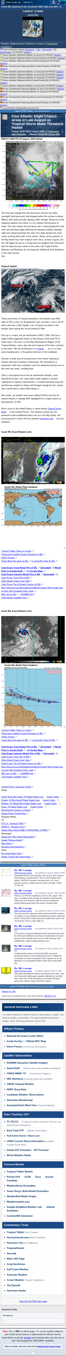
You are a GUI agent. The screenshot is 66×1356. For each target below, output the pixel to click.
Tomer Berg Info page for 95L (14, 561)
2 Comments (52, 131)
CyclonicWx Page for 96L (43, 740)
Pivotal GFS (13, 1176)
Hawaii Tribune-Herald (11, 840)
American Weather (17, 1274)
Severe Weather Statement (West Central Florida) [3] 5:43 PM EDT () (30, 81)
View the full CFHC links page (33, 1301)
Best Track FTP (15, 1130)
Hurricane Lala (46, 418)
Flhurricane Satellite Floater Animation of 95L (22, 554)
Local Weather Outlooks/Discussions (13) (20, 108)
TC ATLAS (12, 1121)
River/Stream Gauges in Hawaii (15, 810)
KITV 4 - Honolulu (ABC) (12, 823)
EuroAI (49, 1176)
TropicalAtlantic (15, 1248)
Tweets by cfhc (9, 991)
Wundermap (5, 52)
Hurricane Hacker (16, 1290)
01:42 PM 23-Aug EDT (49, 134)
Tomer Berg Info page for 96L (14, 740)
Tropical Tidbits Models (20, 1171)
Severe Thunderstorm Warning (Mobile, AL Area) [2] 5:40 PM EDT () (29, 93)
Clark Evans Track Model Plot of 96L (19, 747)
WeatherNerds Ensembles (21, 1185)
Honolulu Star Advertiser (12, 847)
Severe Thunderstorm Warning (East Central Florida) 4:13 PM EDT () (30, 104)
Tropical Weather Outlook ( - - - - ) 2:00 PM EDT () (28, 51)
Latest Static (53, 797)
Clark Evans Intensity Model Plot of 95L (20, 574)
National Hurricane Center (49, 1346)
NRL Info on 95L (8, 594)
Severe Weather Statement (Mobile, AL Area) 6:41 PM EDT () (31, 55)
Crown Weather (15, 1280)
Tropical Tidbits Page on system (16, 551)
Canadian (12, 1180)
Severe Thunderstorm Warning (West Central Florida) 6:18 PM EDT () (30, 67)
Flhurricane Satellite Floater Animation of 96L (22, 733)
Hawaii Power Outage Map (13, 813)
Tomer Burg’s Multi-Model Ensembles (28, 1191)
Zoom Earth (13, 1068)
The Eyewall (13, 1285)
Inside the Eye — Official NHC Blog (26, 1041)
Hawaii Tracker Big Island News (16, 857)
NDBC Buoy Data (16, 1089)
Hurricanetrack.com (18, 1237)
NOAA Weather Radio (19, 1155)
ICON (28, 1176)
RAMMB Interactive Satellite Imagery (27, 1062)
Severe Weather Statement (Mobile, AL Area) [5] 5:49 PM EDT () (33, 86)
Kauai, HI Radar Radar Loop (14, 807)
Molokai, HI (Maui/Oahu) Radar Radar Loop (21, 803)
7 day (38, 50)
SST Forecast (41, 1150)
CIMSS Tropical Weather (20, 1084)
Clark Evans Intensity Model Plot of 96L (20, 753)
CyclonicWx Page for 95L (43, 561)
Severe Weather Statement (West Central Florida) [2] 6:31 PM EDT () (30, 62)
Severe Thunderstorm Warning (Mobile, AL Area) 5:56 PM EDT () (33, 89)
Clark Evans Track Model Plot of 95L (19, 568)
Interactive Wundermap (20, 1100)
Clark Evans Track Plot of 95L (15, 578)
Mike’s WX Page (16, 1258)
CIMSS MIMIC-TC (16, 1073)
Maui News (6, 843)
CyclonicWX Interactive (20, 1215)
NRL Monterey (15, 1078)
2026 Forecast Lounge (23, 873)
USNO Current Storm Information (25, 1141)
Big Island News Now (11, 853)
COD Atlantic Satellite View (14, 598)
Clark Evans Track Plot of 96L (15, 757)
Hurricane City (15, 1242)
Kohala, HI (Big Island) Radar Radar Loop (20, 800)
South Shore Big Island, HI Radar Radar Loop (22, 797)
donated (27, 1338)
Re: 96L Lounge (23, 870)
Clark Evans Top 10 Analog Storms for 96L (21, 763)
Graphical (30, 50)
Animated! (46, 568)
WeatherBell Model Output (21, 1196)
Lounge (40, 348)
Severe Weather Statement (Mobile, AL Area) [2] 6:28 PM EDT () (33, 72)
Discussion (47, 50)
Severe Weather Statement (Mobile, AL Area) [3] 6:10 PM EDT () (33, 75)
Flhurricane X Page (45, 986)
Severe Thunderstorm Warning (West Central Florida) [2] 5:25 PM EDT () (31, 98)
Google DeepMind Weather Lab (24, 1207)
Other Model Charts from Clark (15, 581)
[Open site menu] (3, 2)
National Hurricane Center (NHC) (25, 1036)
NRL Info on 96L (8, 773)
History (28, 52)
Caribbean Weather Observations (25, 1094)
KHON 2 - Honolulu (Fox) (12, 827)
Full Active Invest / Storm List (23, 1135)
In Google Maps (35, 571)
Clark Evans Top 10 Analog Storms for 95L (21, 584)
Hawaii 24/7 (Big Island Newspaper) (17, 837)
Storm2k (11, 1253)
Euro (38, 1176)
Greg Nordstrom (16, 1264)
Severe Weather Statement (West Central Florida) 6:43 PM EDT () (33, 58)
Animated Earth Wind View (22, 1105)
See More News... (43, 111)
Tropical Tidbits (15, 1232)
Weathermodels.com (18, 1201)
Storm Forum (14, 1046)
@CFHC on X (50, 996)
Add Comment (19, 134)
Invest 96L (33, 14)
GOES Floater (7, 558)
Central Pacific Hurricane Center (16, 787)
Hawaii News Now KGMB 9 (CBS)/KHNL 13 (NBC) (24, 830)
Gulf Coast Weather (18, 1269)
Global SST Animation (19, 1150)
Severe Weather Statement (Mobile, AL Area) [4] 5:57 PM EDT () (33, 77)
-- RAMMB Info (26, 594)
